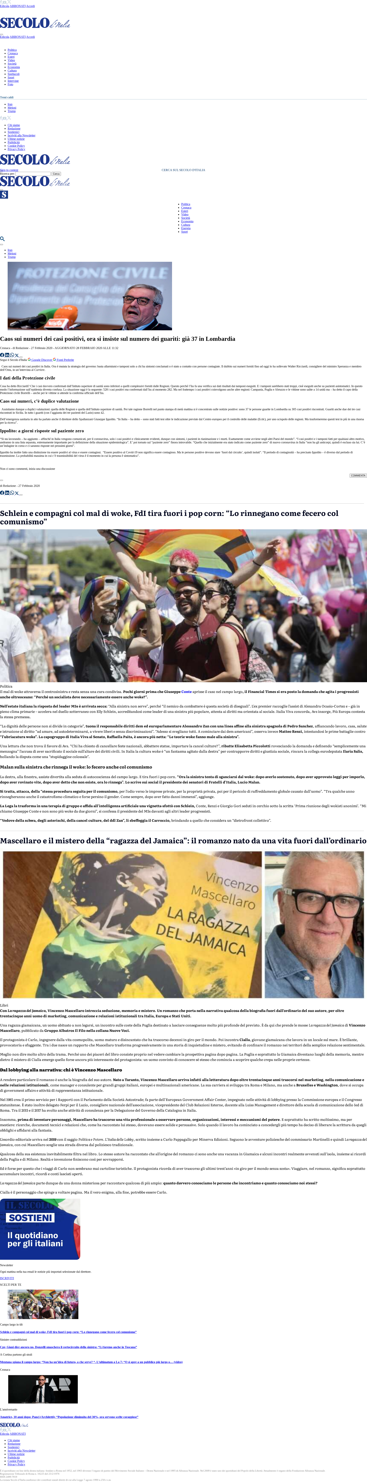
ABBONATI (18, 6)
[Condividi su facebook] (2, 356)
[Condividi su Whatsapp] (12, 356)
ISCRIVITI (7, 1278)
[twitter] (9, 2)
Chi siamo (14, 125)
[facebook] (1, 2)
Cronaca (13, 53)
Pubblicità (14, 142)
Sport (11, 77)
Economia (14, 67)
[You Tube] (5, 2)
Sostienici (13, 132)
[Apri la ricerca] (2, 240)
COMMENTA (358, 475)
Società (12, 63)
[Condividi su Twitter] (17, 356)
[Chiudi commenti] (1, 480)
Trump (12, 111)
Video (11, 60)
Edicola (4, 6)
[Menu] (1, 189)
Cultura (12, 70)
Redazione (14, 128)
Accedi (30, 6)
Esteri (11, 56)
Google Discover (42, 359)
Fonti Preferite (65, 359)
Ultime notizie (16, 138)
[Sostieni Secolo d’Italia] (40, 1258)
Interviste (13, 80)
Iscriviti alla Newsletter (21, 135)
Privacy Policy (16, 149)
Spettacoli (13, 74)
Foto (10, 84)
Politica (12, 49)
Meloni (12, 107)
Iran (10, 104)
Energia (186, 228)
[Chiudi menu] (1, 34)
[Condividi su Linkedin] (7, 356)
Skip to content (9, 170)
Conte (186, 691)
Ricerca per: (7, 173)
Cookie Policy (16, 145)
